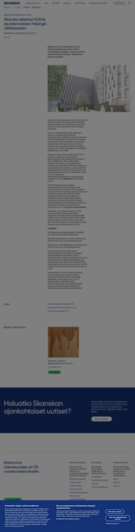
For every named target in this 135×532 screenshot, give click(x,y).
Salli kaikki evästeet (115, 511)
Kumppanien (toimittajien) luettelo (67, 519)
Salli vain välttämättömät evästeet (117, 518)
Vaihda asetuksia (111, 523)
